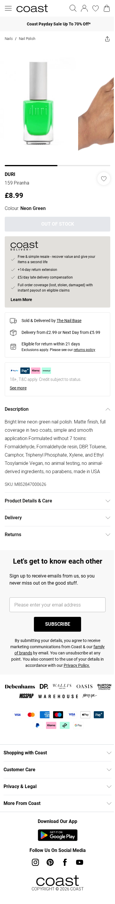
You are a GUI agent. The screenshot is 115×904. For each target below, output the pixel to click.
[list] (57, 106)
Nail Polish (27, 38)
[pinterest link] (50, 862)
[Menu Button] (8, 8)
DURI (10, 174)
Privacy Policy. (77, 665)
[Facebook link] (64, 862)
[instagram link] (35, 862)
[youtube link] (79, 862)
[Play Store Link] (58, 835)
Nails (9, 38)
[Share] (107, 38)
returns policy (84, 350)
